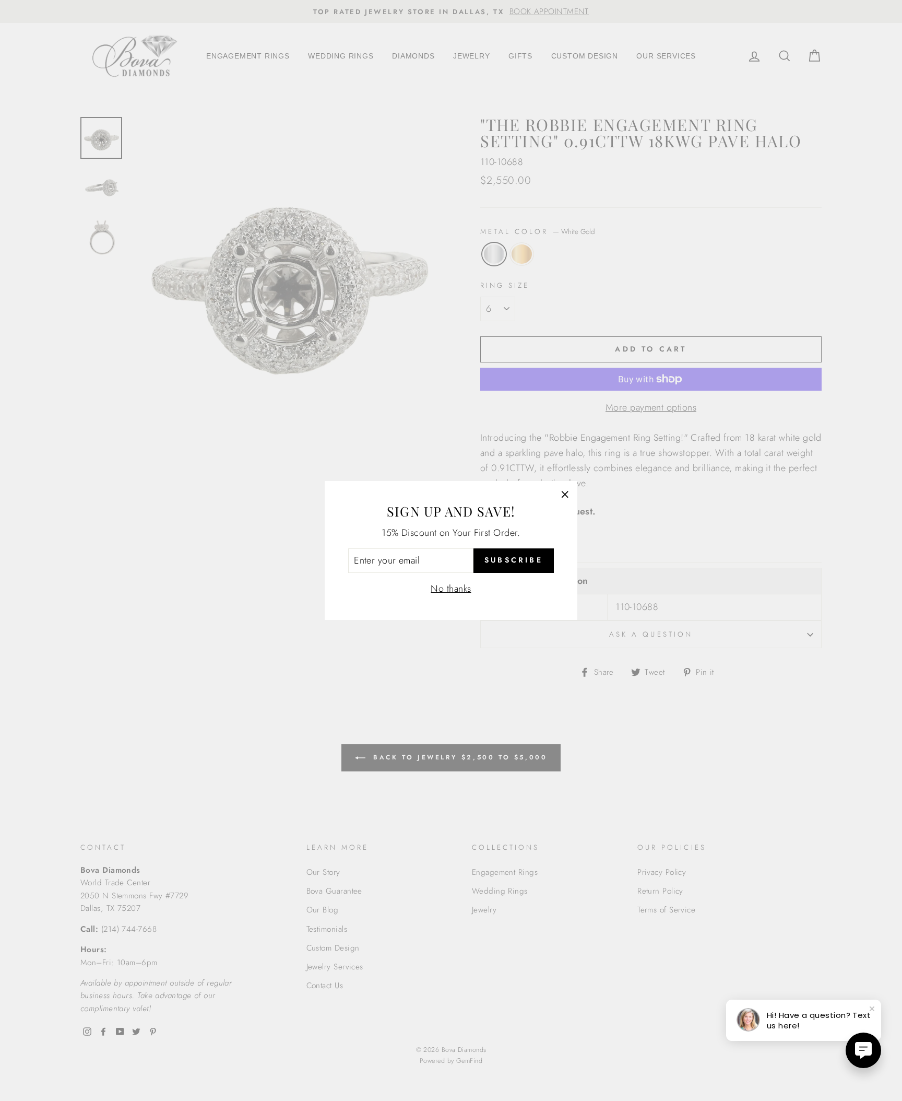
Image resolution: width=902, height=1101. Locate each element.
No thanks (451, 588)
